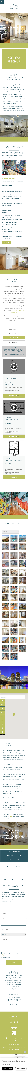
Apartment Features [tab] (8, 181)
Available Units (13, 395)
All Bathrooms (12, 333)
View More (6, 242)
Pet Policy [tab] (20, 181)
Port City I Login (14, 851)
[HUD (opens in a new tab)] (11, 1022)
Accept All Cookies (7, 1068)
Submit (13, 962)
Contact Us (14, 477)
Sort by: (13, 342)
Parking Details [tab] (7, 185)
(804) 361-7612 (14, 1004)
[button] (2, 2)
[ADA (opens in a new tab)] (15, 1021)
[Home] (14, 6)
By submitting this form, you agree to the (13, 953)
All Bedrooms (12, 329)
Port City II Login (14, 856)
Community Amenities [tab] (8, 178)
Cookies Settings (21, 1068)
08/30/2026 (13, 337)
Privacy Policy (14, 1044)
